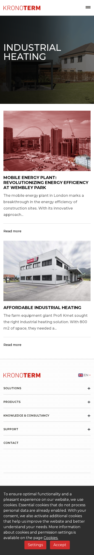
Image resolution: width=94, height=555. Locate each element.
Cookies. (51, 538)
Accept (59, 545)
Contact (10, 443)
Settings (35, 545)
